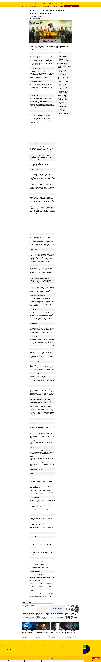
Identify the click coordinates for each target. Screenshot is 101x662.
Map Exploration (62, 71)
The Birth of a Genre (63, 55)
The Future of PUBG (63, 62)
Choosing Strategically (63, 113)
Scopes (60, 105)
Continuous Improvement (64, 57)
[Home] (92, 661)
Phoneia (50, 1)
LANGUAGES (65, 3)
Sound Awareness (62, 88)
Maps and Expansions (63, 56)
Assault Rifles (61, 100)
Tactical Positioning (63, 87)
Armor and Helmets (63, 110)
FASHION (56, 3)
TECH (40, 3)
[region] (64, 125)
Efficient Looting (62, 84)
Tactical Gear (61, 109)
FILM (61, 3)
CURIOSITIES (50, 3)
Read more (9, 647)
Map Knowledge (62, 85)
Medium (38, 18)
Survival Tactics (62, 73)
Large (43, 18)
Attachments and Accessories (65, 103)
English (32, 16)
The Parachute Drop (63, 69)
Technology (36, 16)
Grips (60, 107)
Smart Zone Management (64, 91)
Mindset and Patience (63, 92)
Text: (30, 18)
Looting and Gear (62, 70)
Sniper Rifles (61, 102)
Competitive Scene (63, 59)
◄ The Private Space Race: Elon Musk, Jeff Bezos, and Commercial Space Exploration (36, 6)
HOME (36, 3)
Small (34, 18)
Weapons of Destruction (64, 99)
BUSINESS (44, 3)
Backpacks (61, 112)
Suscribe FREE (97, 658)
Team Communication (63, 89)
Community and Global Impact (64, 60)
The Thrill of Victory (63, 74)
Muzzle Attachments (63, 106)
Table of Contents (63, 52)
